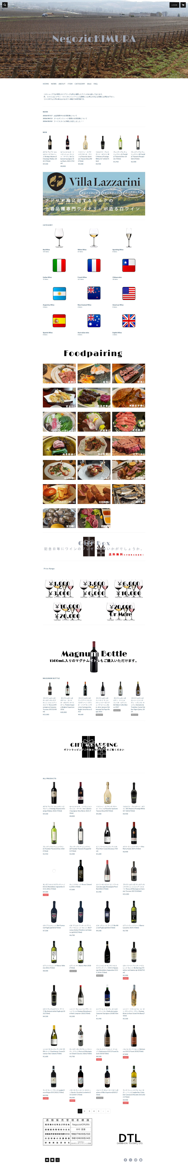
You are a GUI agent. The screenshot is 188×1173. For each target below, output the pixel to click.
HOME (46, 84)
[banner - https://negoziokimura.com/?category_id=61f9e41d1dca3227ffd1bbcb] (59, 470)
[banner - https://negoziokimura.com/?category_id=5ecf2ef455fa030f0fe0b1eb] (59, 588)
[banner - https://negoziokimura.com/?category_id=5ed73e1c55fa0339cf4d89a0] (120, 611)
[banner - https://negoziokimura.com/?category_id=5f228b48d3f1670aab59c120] (59, 397)
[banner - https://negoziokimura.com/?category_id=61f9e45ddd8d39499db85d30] (94, 518)
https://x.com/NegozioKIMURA (130, 1160)
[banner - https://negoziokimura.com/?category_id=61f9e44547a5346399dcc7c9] (94, 494)
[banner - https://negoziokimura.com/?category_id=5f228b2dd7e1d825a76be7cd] (59, 422)
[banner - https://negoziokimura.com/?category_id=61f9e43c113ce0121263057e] (59, 494)
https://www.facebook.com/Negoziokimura (125, 1160)
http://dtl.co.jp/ (140, 1160)
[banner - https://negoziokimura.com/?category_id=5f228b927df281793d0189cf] (128, 446)
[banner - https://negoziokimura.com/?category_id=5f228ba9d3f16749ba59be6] (128, 397)
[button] (174, 5)
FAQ (95, 84)
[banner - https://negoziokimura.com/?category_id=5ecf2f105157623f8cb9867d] (128, 588)
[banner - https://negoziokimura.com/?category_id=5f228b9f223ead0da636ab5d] (59, 446)
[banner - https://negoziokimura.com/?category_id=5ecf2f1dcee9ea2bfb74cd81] (67, 611)
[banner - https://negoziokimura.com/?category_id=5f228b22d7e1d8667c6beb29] (59, 373)
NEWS (53, 84)
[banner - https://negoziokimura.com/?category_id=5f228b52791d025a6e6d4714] (94, 422)
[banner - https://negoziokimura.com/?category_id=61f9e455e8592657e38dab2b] (59, 518)
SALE (89, 84)
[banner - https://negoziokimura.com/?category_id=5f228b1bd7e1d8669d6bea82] (128, 373)
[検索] (5, 5)
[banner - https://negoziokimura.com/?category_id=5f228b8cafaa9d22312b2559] (94, 446)
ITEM (70, 84)
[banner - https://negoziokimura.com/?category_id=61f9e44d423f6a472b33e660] (128, 494)
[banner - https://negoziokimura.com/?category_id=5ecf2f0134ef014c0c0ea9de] (94, 588)
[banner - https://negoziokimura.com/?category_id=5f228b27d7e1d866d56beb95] (94, 373)
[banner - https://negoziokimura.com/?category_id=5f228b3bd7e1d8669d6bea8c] (94, 397)
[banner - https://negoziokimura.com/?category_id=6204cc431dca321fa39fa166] (94, 546)
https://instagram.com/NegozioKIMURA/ (135, 1160)
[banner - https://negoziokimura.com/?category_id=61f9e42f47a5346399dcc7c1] (128, 470)
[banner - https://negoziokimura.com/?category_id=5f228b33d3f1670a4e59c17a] (128, 422)
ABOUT (62, 84)
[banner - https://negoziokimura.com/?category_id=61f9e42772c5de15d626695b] (94, 470)
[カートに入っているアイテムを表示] (183, 5)
